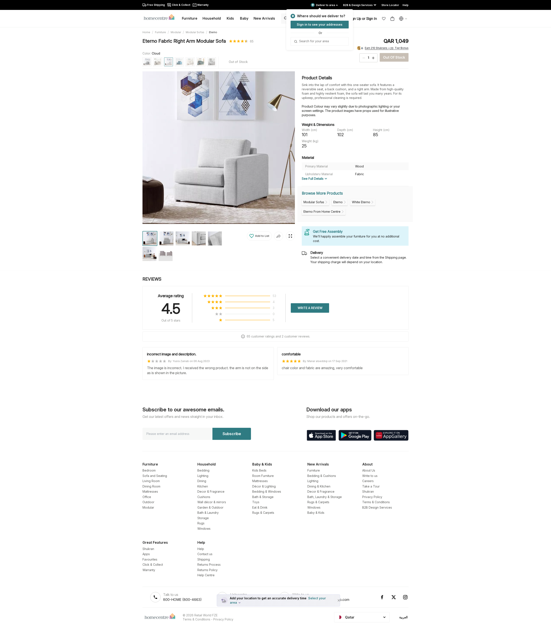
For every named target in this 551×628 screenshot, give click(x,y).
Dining (201, 481)
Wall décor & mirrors (211, 502)
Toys (255, 502)
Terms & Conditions (376, 502)
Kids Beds (259, 470)
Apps (146, 554)
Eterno (213, 32)
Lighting (202, 476)
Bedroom (149, 470)
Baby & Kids (315, 512)
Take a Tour (371, 486)
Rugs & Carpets (263, 512)
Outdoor (148, 502)
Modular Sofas (195, 32)
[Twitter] (393, 597)
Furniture (160, 32)
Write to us (370, 476)
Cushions (203, 497)
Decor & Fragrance (210, 491)
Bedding (203, 470)
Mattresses (150, 491)
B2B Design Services (377, 507)
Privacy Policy (372, 497)
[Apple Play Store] (321, 435)
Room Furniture (263, 476)
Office (146, 497)
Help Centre (206, 575)
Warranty (148, 570)
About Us (368, 470)
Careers (368, 481)
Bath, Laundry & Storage (324, 497)
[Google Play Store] (355, 435)
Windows (203, 528)
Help (200, 549)
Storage (203, 518)
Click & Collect (152, 564)
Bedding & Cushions (321, 476)
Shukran (368, 491)
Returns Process (209, 564)
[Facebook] (382, 597)
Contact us (204, 554)
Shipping (203, 559)
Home (146, 32)
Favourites (149, 559)
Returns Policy (207, 570)
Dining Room (151, 486)
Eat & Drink (260, 507)
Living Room (151, 481)
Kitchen (202, 486)
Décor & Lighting (264, 486)
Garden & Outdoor (210, 507)
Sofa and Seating (154, 476)
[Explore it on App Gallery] (391, 435)
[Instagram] (405, 597)
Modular (176, 32)
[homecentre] (160, 17)
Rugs (200, 523)
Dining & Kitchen (318, 486)
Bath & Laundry (208, 512)
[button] (383, 18)
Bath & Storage (263, 497)
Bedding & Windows (266, 491)
